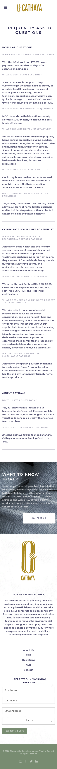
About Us (28, 650)
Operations (28, 659)
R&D (28, 655)
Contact (28, 669)
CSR (28, 664)
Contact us (38, 518)
